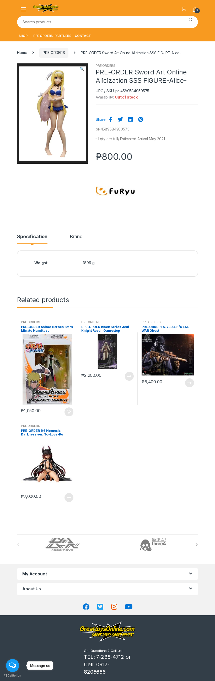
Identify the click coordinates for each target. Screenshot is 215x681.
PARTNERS (63, 36)
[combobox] (100, 22)
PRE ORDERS (43, 36)
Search (190, 22)
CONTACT (83, 36)
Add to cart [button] (68, 411)
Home (22, 52)
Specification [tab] (32, 236)
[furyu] (115, 191)
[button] (81, 69)
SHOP (23, 36)
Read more (129, 376)
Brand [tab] (76, 236)
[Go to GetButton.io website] (12, 675)
